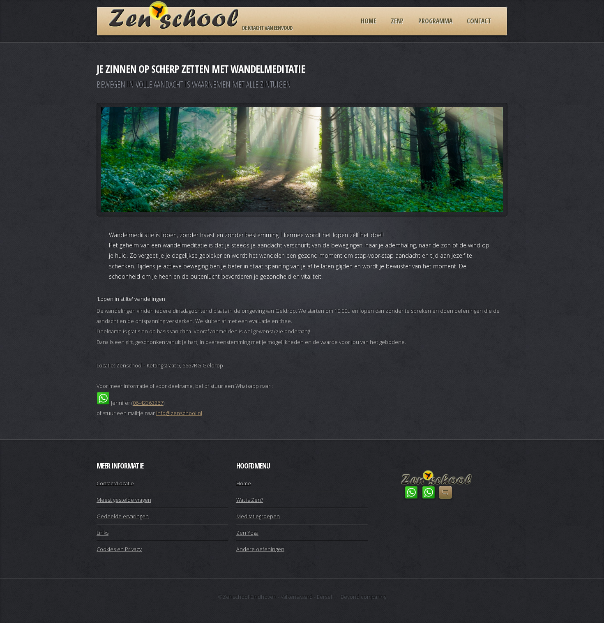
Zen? (397, 20)
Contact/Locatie (115, 483)
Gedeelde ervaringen (123, 516)
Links (102, 532)
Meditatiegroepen (258, 516)
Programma (435, 20)
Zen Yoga (247, 532)
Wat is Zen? (249, 499)
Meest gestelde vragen (124, 499)
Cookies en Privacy (119, 549)
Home (368, 20)
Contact (479, 20)
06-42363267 (148, 402)
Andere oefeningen (260, 549)
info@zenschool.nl (179, 413)
